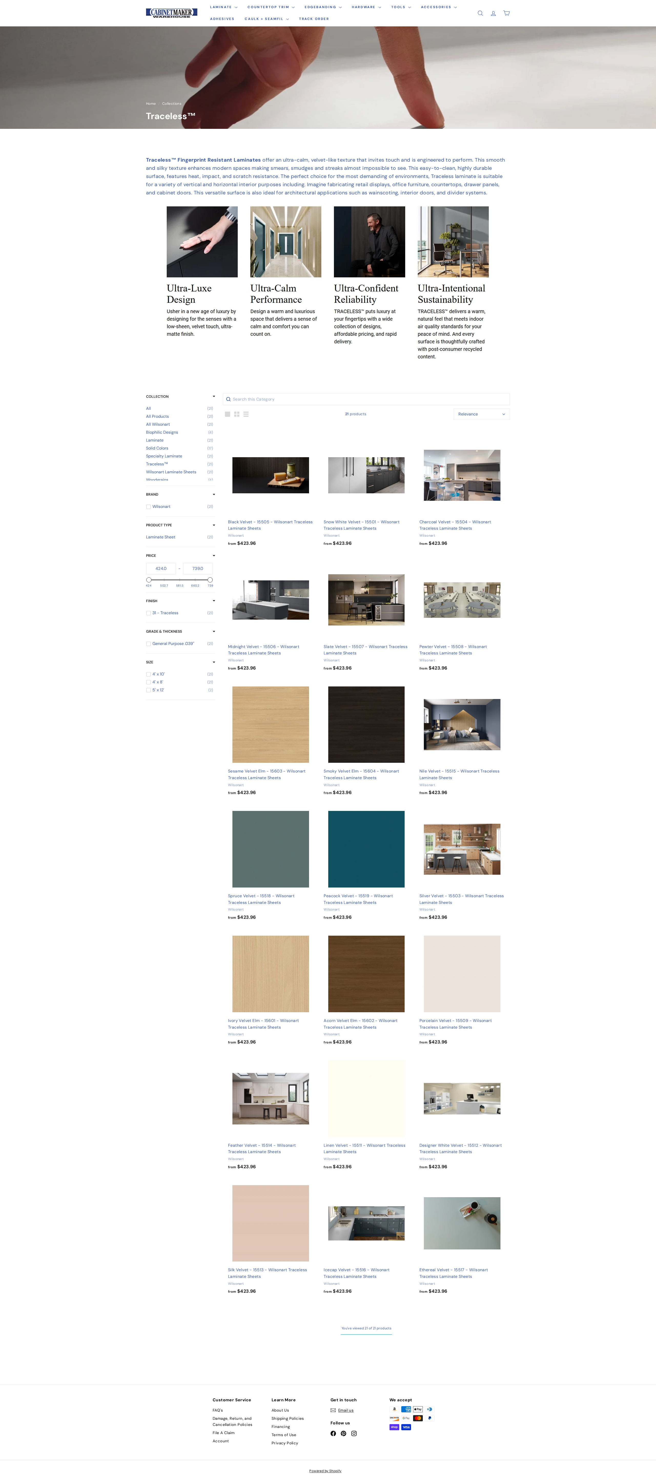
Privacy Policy (285, 1443)
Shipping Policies (288, 1418)
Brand (152, 494)
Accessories (437, 7)
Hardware (364, 7)
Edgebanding (321, 7)
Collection (157, 396)
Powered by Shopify (325, 1471)
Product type (159, 525)
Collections (171, 103)
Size (149, 662)
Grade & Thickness (164, 631)
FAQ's (218, 1410)
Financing (281, 1426)
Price (151, 555)
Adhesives (222, 19)
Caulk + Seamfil (265, 19)
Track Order (314, 19)
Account (221, 1441)
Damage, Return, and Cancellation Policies (232, 1421)
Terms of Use (284, 1434)
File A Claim (224, 1432)
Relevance (468, 414)
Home (151, 103)
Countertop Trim (269, 7)
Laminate (221, 7)
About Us (280, 1410)
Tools (399, 7)
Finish (151, 601)
